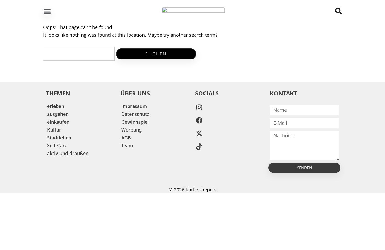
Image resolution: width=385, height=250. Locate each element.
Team (127, 145)
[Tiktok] (199, 146)
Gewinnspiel (135, 122)
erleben (55, 106)
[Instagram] (199, 107)
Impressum (134, 106)
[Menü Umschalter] (47, 12)
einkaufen (58, 122)
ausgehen (58, 114)
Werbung (131, 130)
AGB (126, 137)
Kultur (54, 130)
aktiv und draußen (68, 153)
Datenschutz (135, 114)
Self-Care (57, 145)
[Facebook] (199, 120)
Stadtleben (59, 137)
